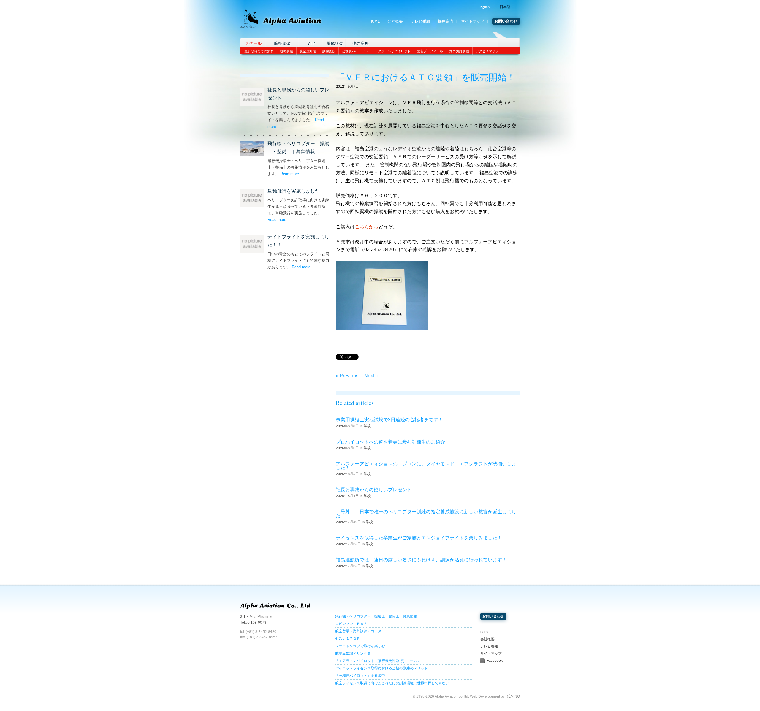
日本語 (505, 7)
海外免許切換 (459, 51)
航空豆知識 (308, 51)
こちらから (367, 226)
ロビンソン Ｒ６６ (351, 624)
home (485, 632)
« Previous (347, 375)
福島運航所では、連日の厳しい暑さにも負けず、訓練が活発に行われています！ (421, 559)
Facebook (495, 660)
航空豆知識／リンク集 (353, 653)
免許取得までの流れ (259, 51)
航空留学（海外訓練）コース (358, 631)
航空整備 (282, 43)
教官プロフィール (430, 51)
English (484, 7)
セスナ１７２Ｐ (347, 638)
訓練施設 (328, 51)
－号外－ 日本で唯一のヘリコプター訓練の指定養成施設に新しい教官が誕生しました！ (426, 513)
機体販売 (335, 43)
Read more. (290, 174)
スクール (253, 43)
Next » (371, 375)
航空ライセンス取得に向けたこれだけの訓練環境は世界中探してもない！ (394, 683)
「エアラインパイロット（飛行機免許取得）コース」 (378, 661)
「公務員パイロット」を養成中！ (362, 676)
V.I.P (311, 43)
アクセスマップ (487, 51)
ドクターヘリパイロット (393, 51)
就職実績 (286, 51)
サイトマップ (472, 21)
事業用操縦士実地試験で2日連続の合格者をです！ (389, 419)
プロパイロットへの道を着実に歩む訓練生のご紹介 (390, 441)
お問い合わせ (505, 21)
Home (375, 21)
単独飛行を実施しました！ (295, 191)
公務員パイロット (355, 51)
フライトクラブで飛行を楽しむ (360, 646)
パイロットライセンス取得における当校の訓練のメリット (381, 668)
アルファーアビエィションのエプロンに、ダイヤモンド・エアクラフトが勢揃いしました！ (426, 465)
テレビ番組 (420, 21)
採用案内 (445, 21)
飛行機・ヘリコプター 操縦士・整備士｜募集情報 (376, 616)
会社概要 (395, 21)
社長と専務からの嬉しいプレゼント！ (376, 489)
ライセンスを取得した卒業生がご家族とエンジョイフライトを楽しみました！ (419, 537)
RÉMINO (513, 696)
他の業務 (360, 43)
